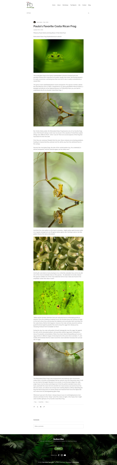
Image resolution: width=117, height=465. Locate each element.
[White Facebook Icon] (59, 455)
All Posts (29, 13)
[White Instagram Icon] (62, 455)
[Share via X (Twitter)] (37, 406)
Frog (35, 402)
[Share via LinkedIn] (40, 406)
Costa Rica (41, 402)
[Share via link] (44, 406)
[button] (79, 5)
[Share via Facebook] (34, 406)
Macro (47, 402)
